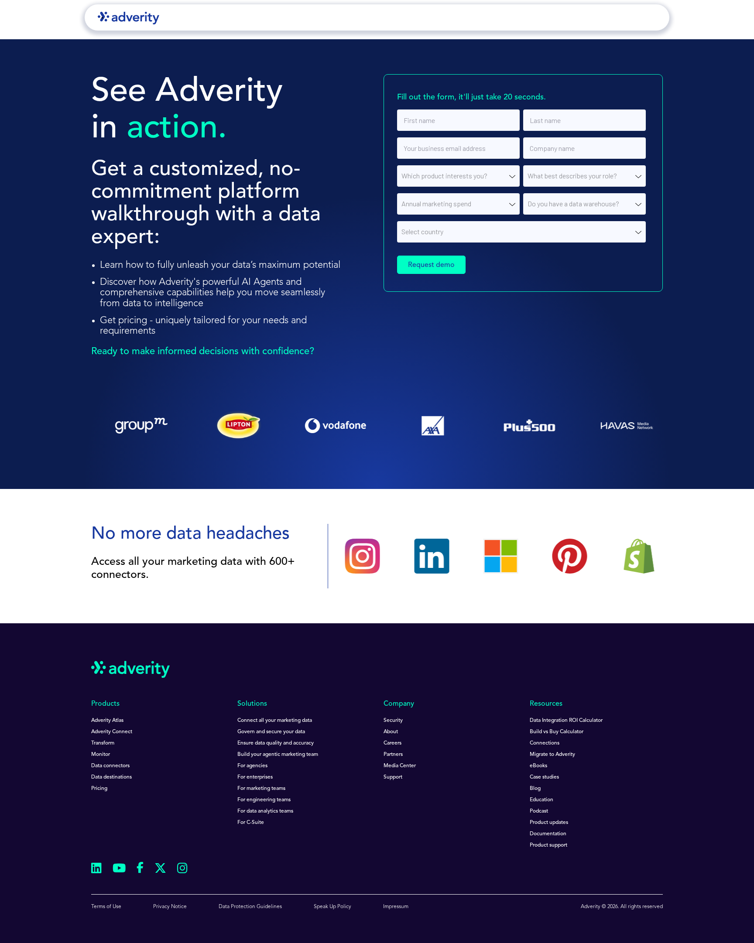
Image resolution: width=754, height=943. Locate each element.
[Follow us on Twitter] (160, 869)
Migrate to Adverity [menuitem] (552, 754)
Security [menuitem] (393, 720)
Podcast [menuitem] (539, 811)
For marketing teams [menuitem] (261, 788)
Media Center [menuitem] (400, 766)
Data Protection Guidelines (250, 906)
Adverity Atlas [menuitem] (107, 720)
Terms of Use (106, 906)
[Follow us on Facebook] (140, 869)
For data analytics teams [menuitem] (265, 811)
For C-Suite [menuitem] (250, 822)
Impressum (395, 906)
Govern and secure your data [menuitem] (271, 732)
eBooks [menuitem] (538, 766)
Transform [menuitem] (102, 743)
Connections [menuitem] (544, 743)
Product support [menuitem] (548, 845)
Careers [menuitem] (392, 743)
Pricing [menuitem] (99, 788)
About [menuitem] (391, 732)
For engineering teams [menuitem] (264, 800)
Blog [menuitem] (535, 788)
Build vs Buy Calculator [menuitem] (556, 732)
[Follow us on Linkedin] (96, 869)
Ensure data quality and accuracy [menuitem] (275, 743)
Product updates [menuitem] (549, 822)
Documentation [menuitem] (548, 834)
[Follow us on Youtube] (119, 869)
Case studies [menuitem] (544, 777)
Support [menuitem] (393, 777)
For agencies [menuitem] (252, 766)
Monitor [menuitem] (100, 754)
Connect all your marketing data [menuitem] (274, 720)
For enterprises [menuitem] (255, 777)
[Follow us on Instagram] (182, 869)
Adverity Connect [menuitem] (111, 732)
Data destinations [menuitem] (111, 777)
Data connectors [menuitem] (110, 766)
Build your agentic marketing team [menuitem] (277, 754)
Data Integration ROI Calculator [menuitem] (566, 720)
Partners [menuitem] (393, 754)
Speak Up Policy (332, 906)
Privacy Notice (170, 906)
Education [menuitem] (541, 800)
